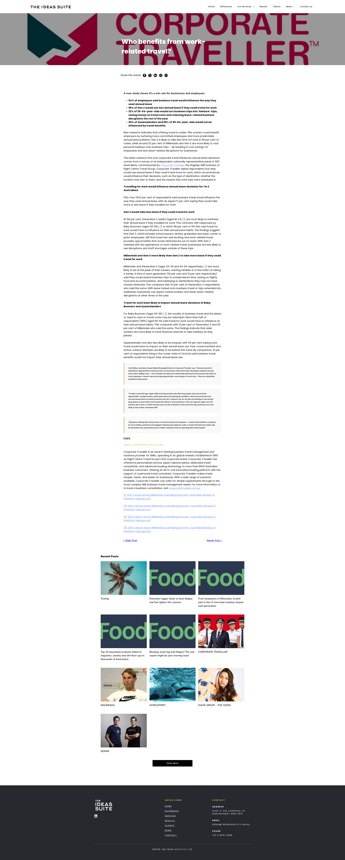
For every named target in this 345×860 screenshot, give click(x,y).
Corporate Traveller (172, 165)
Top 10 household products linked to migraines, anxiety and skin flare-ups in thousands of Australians (122, 655)
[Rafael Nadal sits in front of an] (124, 684)
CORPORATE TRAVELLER (212, 652)
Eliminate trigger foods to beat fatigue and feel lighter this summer (170, 600)
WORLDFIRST (157, 705)
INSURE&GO (108, 705)
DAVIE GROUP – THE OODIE (214, 705)
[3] (204, 266)
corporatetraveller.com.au (184, 488)
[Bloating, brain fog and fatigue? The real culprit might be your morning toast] (172, 631)
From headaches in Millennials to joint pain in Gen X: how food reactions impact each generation (221, 602)
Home (168, 806)
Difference (172, 811)
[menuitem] (211, 6)
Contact (171, 835)
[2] (159, 226)
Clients (170, 825)
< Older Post (130, 540)
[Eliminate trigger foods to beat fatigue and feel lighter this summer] (172, 578)
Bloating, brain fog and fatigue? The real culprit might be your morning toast (171, 653)
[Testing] (124, 578)
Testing (105, 598)
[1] (182, 219)
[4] (163, 313)
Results (170, 820)
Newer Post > (214, 540)
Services (170, 816)
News (168, 830)
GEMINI (105, 751)
